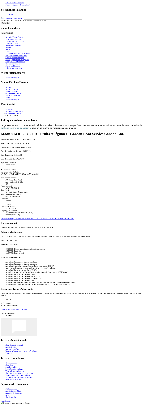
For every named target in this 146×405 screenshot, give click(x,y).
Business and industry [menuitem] (13, 45)
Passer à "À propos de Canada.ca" (17, 5)
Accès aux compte (12, 100)
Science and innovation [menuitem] (13, 68)
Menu (7, 33)
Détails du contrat (9, 170)
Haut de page (5, 401)
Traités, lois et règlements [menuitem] (14, 371)
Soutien (8, 97)
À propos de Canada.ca (13, 393)
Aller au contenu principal (14, 3)
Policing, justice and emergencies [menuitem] (17, 60)
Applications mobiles (13, 391)
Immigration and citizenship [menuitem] (15, 41)
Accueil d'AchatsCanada (14, 111)
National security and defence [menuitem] (16, 56)
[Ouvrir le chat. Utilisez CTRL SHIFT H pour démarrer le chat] (19, 327)
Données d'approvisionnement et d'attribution (21, 351)
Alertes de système (12, 349)
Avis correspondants (10, 305)
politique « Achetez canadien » (16, 128)
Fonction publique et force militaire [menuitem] (18, 375)
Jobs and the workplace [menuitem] (13, 39)
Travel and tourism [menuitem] (12, 43)
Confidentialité (10, 397)
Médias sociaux (11, 389)
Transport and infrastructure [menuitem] (15, 62)
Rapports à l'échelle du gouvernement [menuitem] (19, 377)
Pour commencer (11, 91)
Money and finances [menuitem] (12, 66)
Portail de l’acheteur (12, 95)
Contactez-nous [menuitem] (11, 363)
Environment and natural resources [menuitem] (17, 54)
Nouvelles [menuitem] (9, 365)
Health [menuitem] (7, 49)
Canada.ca (9, 109)
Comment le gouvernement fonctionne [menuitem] (19, 373)
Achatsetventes (10, 347)
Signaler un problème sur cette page (14, 309)
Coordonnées (7, 303)
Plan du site (9, 353)
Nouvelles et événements (14, 345)
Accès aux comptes (12, 77)
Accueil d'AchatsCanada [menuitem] (14, 37)
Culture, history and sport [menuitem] (14, 58)
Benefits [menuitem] (8, 47)
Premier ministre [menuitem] (11, 367)
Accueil (8, 87)
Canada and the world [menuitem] (13, 64)
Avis (7, 395)
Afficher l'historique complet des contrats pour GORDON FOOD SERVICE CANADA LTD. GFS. (37, 219)
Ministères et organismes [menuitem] (14, 369)
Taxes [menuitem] (7, 51)
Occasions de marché (13, 93)
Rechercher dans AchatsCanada (12, 21)
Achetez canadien (11, 89)
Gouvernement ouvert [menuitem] (13, 379)
